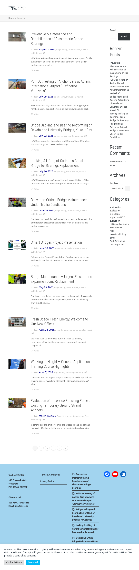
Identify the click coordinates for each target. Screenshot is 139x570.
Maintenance (74, 50)
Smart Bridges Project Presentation (56, 242)
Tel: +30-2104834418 (18, 502)
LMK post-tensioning (119, 224)
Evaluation (71, 97)
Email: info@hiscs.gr (18, 506)
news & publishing (74, 136)
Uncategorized (85, 330)
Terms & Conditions (50, 474)
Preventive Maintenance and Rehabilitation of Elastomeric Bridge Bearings (57, 39)
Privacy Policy (47, 481)
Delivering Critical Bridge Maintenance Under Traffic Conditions (85, 541)
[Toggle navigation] (127, 7)
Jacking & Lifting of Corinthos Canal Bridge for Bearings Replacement (85, 528)
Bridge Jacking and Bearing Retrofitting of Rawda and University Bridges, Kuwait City (119, 103)
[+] (17, 36)
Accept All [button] (33, 562)
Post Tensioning (117, 241)
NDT (112, 231)
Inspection (115, 214)
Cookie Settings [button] (14, 562)
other (75, 330)
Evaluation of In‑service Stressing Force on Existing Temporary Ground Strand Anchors (61, 405)
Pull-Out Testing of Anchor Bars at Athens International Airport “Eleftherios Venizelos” (61, 86)
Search (113, 30)
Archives (114, 183)
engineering (61, 50)
